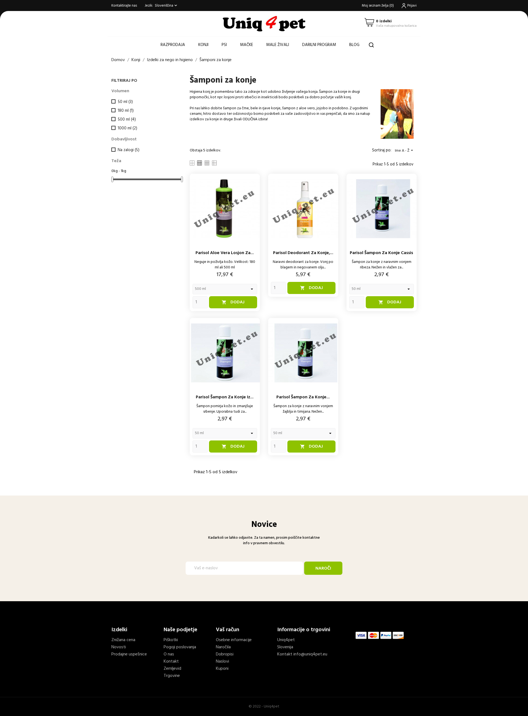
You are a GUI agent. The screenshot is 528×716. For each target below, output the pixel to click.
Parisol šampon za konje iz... (225, 397)
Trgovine (172, 675)
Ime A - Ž (404, 151)
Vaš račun (227, 629)
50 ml (125, 102)
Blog (354, 45)
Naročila (223, 647)
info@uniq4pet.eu (310, 654)
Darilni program (319, 45)
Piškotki (171, 640)
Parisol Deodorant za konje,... (303, 253)
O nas (169, 654)
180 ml (126, 110)
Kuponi (222, 668)
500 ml (127, 119)
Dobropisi (224, 654)
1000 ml (127, 128)
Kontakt (171, 661)
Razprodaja (173, 45)
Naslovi (222, 661)
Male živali (277, 45)
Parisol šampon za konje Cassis (381, 253)
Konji (203, 45)
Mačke (246, 45)
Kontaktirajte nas (124, 6)
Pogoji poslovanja (180, 647)
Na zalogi (128, 150)
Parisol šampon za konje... (303, 397)
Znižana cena (123, 640)
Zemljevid (172, 668)
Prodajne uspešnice (129, 654)
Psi (224, 45)
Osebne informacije (234, 640)
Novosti (118, 647)
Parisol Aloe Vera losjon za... (225, 253)
